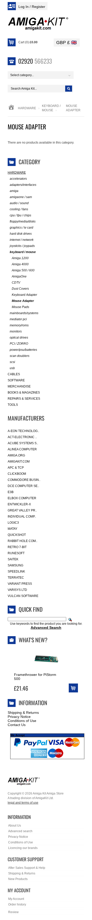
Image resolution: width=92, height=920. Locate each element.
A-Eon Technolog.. (23, 431)
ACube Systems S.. (23, 443)
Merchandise (19, 386)
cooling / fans (19, 209)
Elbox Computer (22, 498)
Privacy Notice (19, 717)
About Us (14, 825)
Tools (13, 405)
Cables (14, 374)
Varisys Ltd (17, 590)
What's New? (33, 640)
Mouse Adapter (23, 301)
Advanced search (20, 831)
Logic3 (13, 522)
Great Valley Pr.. (22, 510)
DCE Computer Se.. (23, 486)
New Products (18, 879)
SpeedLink (16, 571)
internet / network (21, 240)
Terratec (16, 577)
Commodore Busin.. (24, 480)
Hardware (27, 108)
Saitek (13, 559)
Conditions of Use (22, 721)
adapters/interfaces (23, 185)
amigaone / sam (21, 197)
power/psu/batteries (23, 350)
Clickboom (17, 474)
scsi (12, 362)
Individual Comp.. (22, 516)
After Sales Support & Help (26, 868)
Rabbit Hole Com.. (22, 541)
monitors (16, 331)
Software (16, 380)
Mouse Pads (20, 307)
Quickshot (17, 535)
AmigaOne (19, 276)
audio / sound (19, 203)
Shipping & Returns (23, 712)
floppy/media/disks (23, 221)
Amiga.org (16, 455)
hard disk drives (21, 233)
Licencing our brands (23, 848)
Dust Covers (20, 288)
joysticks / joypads (22, 246)
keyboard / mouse (23, 252)
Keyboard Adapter (24, 295)
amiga (14, 191)
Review (13, 912)
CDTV (16, 282)
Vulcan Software (23, 596)
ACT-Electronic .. (22, 437)
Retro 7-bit (17, 547)
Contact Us (17, 725)
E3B (11, 492)
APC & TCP (16, 467)
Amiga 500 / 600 (23, 270)
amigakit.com (19, 461)
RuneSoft (16, 553)
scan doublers (19, 356)
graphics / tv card (21, 227)
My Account (16, 899)
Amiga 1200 (20, 258)
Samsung (15, 565)
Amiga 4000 (20, 264)
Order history (17, 904)
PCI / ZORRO (19, 343)
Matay (12, 529)
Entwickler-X (19, 504)
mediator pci (18, 319)
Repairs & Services (24, 398)
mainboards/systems (24, 313)
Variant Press (20, 584)
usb (12, 368)
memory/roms (19, 325)
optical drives (19, 337)
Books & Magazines (24, 392)
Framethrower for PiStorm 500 (35, 677)
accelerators (18, 178)
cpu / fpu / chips (20, 215)
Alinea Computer (22, 449)
